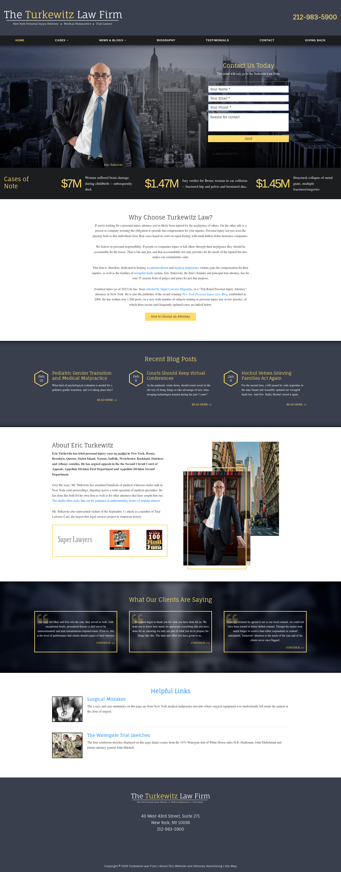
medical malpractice (186, 267)
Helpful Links (170, 691)
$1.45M (272, 183)
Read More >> (107, 400)
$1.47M (161, 183)
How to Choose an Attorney (170, 316)
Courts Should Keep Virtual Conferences (176, 375)
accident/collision (157, 267)
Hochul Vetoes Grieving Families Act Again (266, 375)
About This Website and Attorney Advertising (190, 866)
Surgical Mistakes (106, 699)
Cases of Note (16, 182)
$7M (71, 183)
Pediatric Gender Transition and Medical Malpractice (82, 375)
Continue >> (105, 643)
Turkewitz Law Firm (63, 18)
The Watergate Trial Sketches (118, 735)
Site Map (231, 866)
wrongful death (143, 273)
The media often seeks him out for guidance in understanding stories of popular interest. (106, 500)
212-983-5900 (315, 17)
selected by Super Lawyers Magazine (169, 289)
